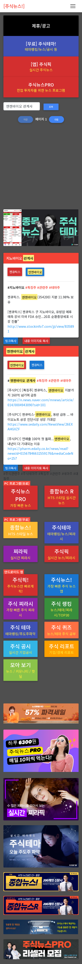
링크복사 (10, 340)
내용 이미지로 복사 (36, 340)
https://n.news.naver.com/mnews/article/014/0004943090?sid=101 (41, 402)
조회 (51, 106)
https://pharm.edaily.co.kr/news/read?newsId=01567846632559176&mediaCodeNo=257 (40, 453)
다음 (56, 119)
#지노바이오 (16, 287)
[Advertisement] (41, 168)
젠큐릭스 (14, 271)
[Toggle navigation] (73, 6)
